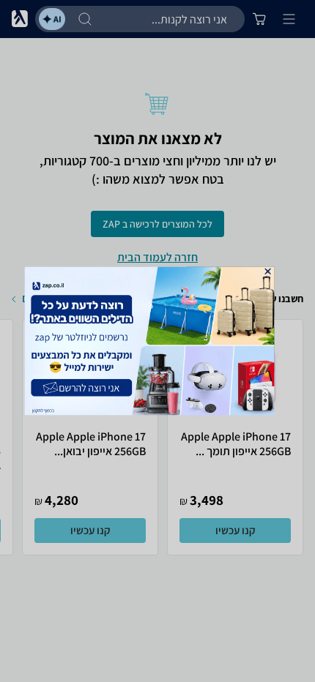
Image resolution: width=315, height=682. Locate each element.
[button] (267, 271)
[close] (267, 271)
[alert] (158, 341)
